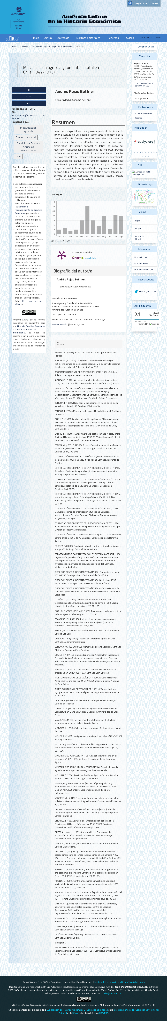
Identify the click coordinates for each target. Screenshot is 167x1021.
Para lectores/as (141, 257)
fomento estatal (26, 137)
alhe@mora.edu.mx (113, 993)
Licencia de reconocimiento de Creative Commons (28, 210)
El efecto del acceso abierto (28, 302)
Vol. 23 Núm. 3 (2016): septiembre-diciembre (52, 46)
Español (138, 221)
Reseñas (138, 118)
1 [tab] (134, 152)
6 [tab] (148, 152)
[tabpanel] (144, 142)
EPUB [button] (28, 103)
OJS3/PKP (103, 1013)
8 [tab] (154, 152)
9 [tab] (156, 152)
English (138, 228)
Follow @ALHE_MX (147, 291)
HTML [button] (28, 96)
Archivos (24, 46)
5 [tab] (145, 152)
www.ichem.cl (59, 324)
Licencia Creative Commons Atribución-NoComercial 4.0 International (29, 329)
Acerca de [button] (63, 37)
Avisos (130, 37)
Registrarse (141, 3)
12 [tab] (148, 156)
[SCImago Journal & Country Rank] (144, 173)
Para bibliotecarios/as (143, 270)
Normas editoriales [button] (88, 37)
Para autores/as (141, 263)
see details (90, 258)
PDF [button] (29, 90)
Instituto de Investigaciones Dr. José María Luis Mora (119, 982)
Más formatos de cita (143, 93)
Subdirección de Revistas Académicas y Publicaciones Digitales (77, 1010)
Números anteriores (143, 113)
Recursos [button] (113, 37)
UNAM (75, 1013)
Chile (18, 156)
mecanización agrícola (28, 129)
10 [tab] (142, 156)
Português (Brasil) (139, 237)
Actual (48, 37)
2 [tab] (137, 152)
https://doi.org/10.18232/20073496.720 (28, 117)
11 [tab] (145, 156)
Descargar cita (140, 98)
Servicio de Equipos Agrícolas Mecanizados (28, 147)
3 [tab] (140, 152)
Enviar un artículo (145, 47)
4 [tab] (142, 152)
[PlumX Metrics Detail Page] (61, 255)
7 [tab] (151, 152)
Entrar (155, 3)
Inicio (36, 37)
